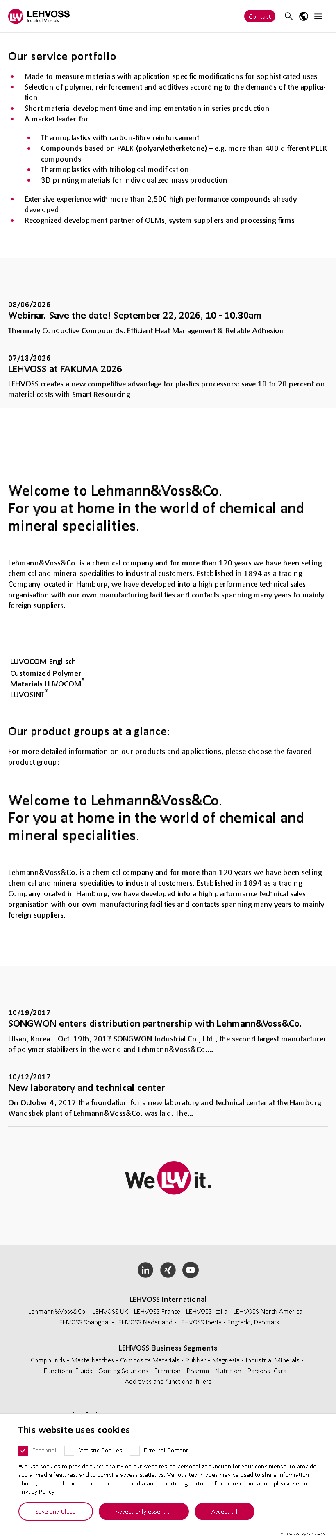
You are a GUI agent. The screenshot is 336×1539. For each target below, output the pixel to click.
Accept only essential (144, 1511)
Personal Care (267, 1370)
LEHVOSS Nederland (144, 1322)
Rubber (197, 1360)
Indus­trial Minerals (273, 1360)
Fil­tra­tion (168, 1370)
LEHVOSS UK (110, 1311)
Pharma (199, 1370)
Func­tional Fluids (69, 1370)
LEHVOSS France (157, 1311)
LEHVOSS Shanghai (83, 1322)
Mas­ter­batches (93, 1360)
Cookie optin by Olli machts (303, 1534)
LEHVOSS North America (267, 1311)
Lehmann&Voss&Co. (57, 1311)
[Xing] (168, 1270)
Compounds (49, 1360)
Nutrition (229, 1370)
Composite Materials (150, 1360)
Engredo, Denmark (253, 1322)
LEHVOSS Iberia (200, 1322)
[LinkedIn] (145, 1270)
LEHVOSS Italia (206, 1311)
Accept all (224, 1511)
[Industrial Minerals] (39, 16)
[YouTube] (190, 1270)
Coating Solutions (124, 1370)
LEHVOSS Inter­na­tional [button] (168, 1298)
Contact (260, 16)
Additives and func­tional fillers (168, 1381)
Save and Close (56, 1511)
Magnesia (226, 1360)
